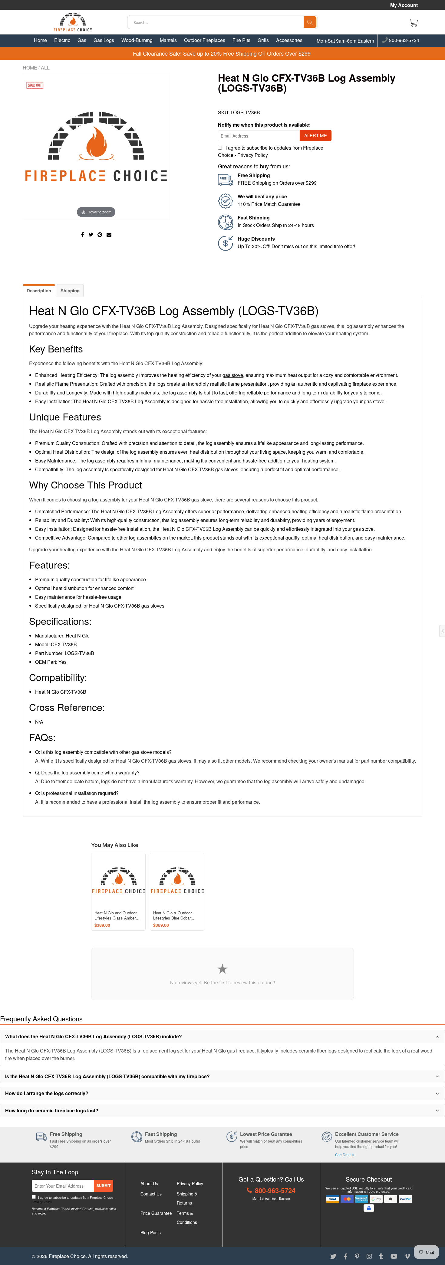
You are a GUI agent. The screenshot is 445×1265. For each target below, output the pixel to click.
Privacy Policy (252, 154)
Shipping (70, 290)
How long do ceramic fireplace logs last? (51, 1110)
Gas (81, 40)
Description (39, 290)
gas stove (232, 374)
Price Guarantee (156, 1213)
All (45, 67)
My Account (404, 5)
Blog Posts (150, 1232)
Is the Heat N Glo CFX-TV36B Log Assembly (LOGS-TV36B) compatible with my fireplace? (107, 1076)
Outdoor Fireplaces (204, 40)
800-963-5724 (403, 40)
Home (40, 40)
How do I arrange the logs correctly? (46, 1093)
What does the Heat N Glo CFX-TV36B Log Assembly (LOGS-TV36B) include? (93, 1036)
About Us (149, 1183)
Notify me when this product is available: (264, 124)
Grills (263, 40)
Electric (62, 40)
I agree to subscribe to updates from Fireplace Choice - (73, 1199)
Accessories (289, 40)
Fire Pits (241, 40)
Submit (103, 1185)
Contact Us (151, 1194)
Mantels (168, 40)
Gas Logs (104, 40)
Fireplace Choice (67, 1256)
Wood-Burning (137, 40)
